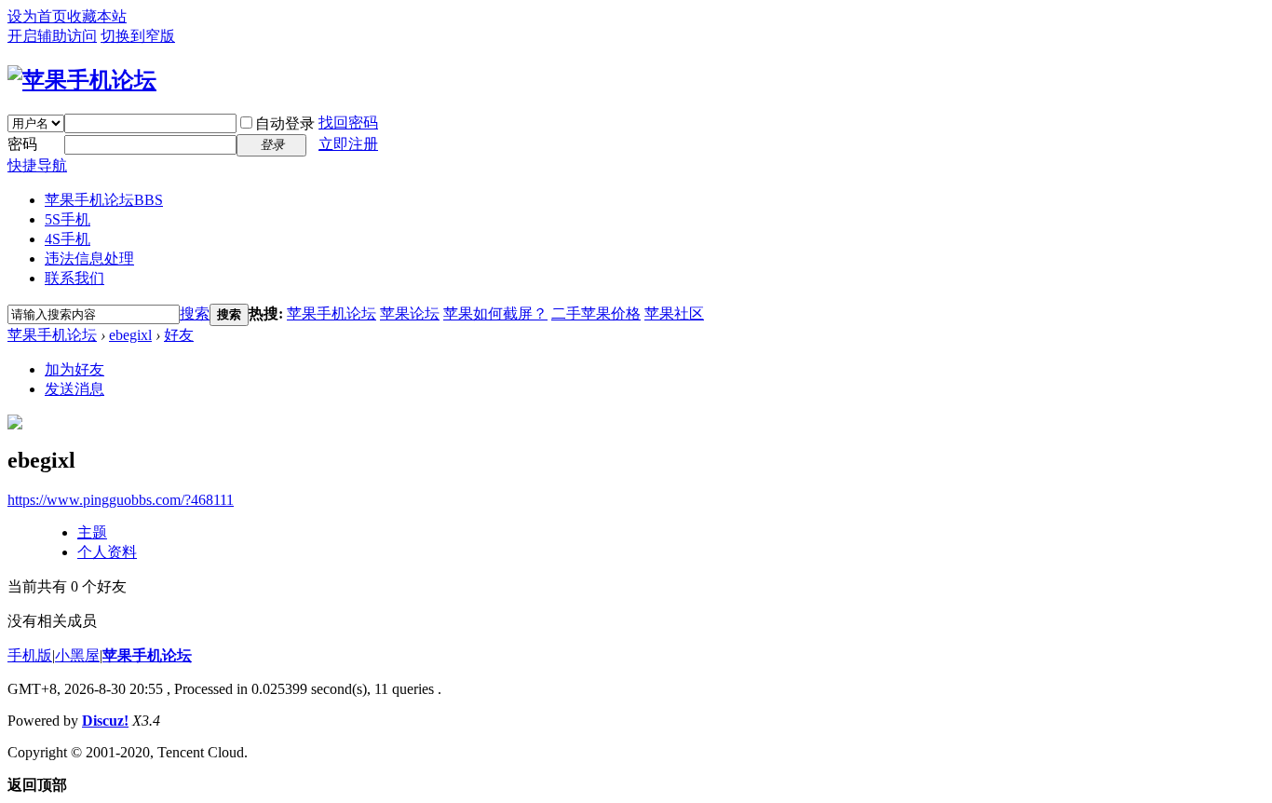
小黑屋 (77, 655)
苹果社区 (674, 313)
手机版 (29, 655)
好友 (179, 335)
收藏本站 (97, 16)
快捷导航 (37, 165)
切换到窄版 (138, 36)
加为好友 (74, 369)
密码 (22, 144)
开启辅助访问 (52, 36)
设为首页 (37, 16)
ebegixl (130, 335)
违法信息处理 (89, 258)
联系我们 (74, 278)
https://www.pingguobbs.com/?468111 (120, 500)
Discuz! (105, 720)
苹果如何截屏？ (495, 313)
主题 (92, 532)
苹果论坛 (410, 313)
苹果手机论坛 (104, 200)
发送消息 (74, 389)
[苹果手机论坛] (81, 80)
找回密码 (348, 122)
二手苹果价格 (596, 313)
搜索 (195, 313)
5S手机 (67, 219)
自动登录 (285, 123)
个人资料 (107, 552)
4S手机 (67, 239)
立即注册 (348, 144)
